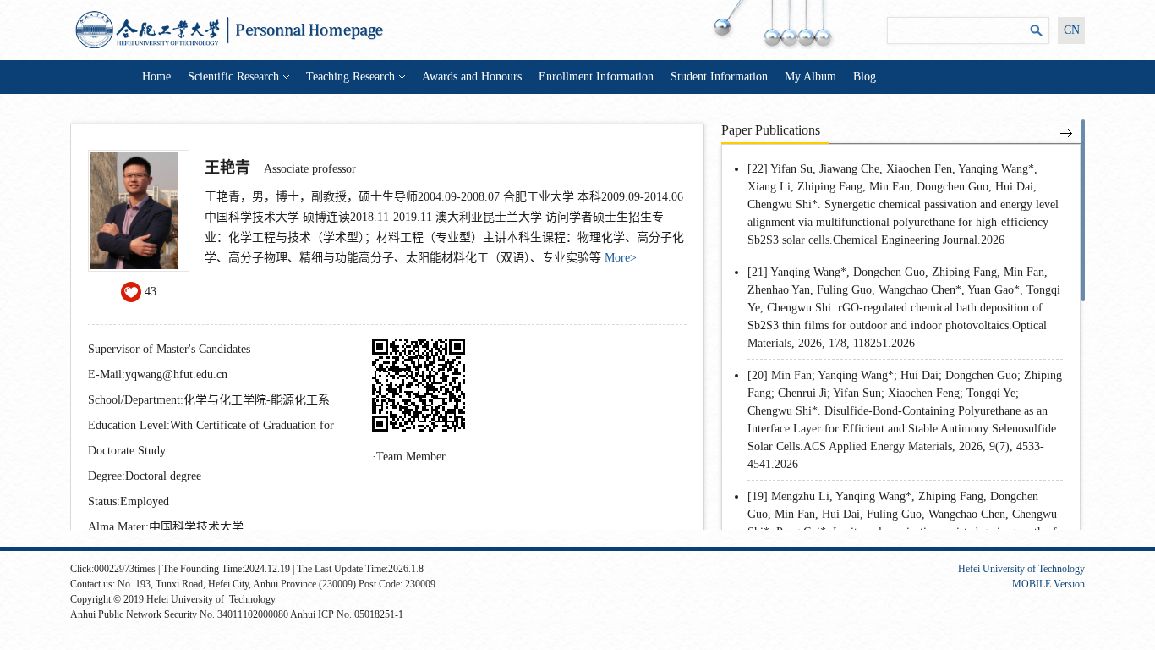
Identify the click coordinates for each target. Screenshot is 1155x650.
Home (156, 76)
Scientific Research (233, 76)
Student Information (719, 76)
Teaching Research (350, 76)
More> (621, 257)
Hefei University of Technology (1021, 569)
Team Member (411, 456)
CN (1072, 30)
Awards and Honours (472, 76)
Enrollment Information (596, 76)
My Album (810, 76)
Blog (864, 76)
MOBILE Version (1048, 584)
